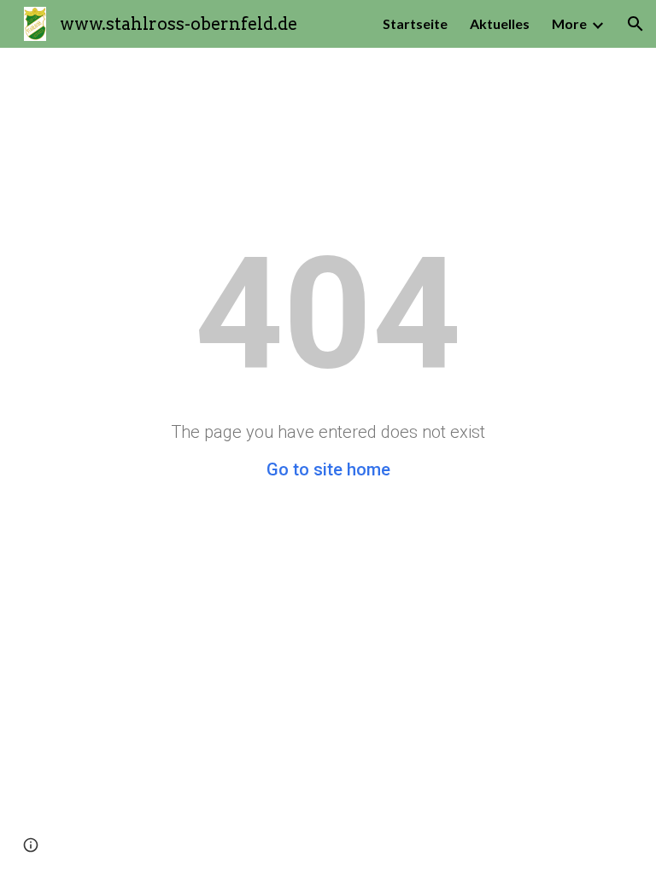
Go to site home (328, 469)
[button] (635, 23)
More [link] (569, 23)
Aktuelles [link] (500, 23)
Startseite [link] (415, 23)
